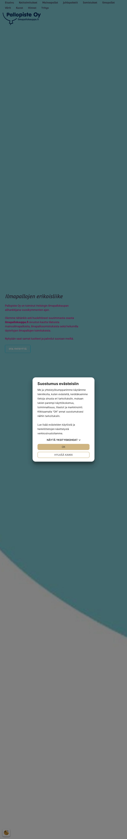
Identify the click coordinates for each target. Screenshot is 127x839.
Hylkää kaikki (63, 454)
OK (63, 446)
